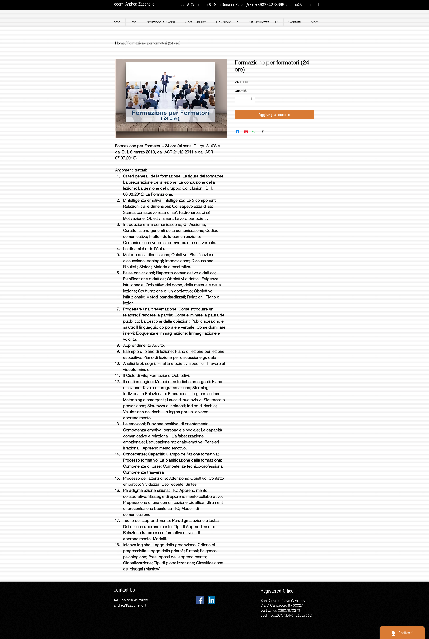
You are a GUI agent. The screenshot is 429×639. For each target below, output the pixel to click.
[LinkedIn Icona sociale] (211, 600)
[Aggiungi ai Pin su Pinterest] (246, 131)
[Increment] (251, 99)
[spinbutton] (245, 99)
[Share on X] (263, 131)
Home (120, 43)
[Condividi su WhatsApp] (254, 131)
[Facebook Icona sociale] (200, 600)
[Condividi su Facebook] (237, 131)
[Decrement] (238, 99)
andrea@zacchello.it (302, 5)
